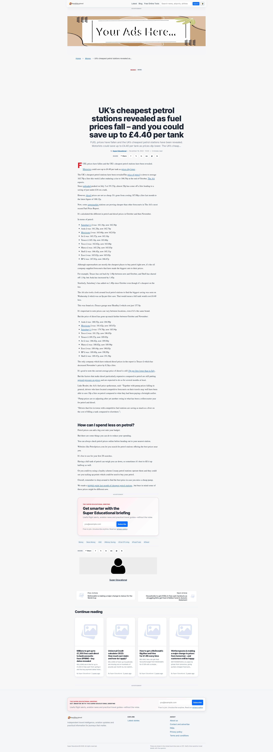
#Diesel (146, 542)
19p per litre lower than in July (141, 370)
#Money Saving (110, 542)
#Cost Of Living (123, 542)
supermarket (93, 204)
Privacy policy (176, 732)
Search (196, 4)
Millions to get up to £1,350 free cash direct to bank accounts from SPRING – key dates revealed (88, 656)
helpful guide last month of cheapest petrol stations (110, 485)
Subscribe (122, 524)
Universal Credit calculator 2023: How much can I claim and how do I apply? (118, 655)
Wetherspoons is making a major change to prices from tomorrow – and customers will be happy (183, 655)
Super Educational (119, 151)
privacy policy (122, 529)
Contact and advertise (180, 724)
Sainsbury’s (86, 224)
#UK (100, 542)
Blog (140, 3)
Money (88, 58)
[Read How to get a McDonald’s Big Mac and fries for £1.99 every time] (152, 631)
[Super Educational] (77, 3)
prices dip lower (128, 169)
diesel (88, 195)
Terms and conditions (179, 735)
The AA (151, 178)
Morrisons (85, 232)
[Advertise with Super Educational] (136, 31)
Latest (134, 3)
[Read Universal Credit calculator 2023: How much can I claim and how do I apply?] (120, 631)
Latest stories (133, 720)
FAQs (172, 728)
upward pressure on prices (89, 380)
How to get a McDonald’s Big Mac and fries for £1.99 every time (151, 653)
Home (78, 58)
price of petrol (133, 174)
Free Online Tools (151, 3)
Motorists (87, 169)
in (141, 156)
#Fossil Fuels (136, 542)
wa (147, 156)
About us (174, 720)
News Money (90, 542)
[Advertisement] (136, 89)
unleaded (87, 186)
